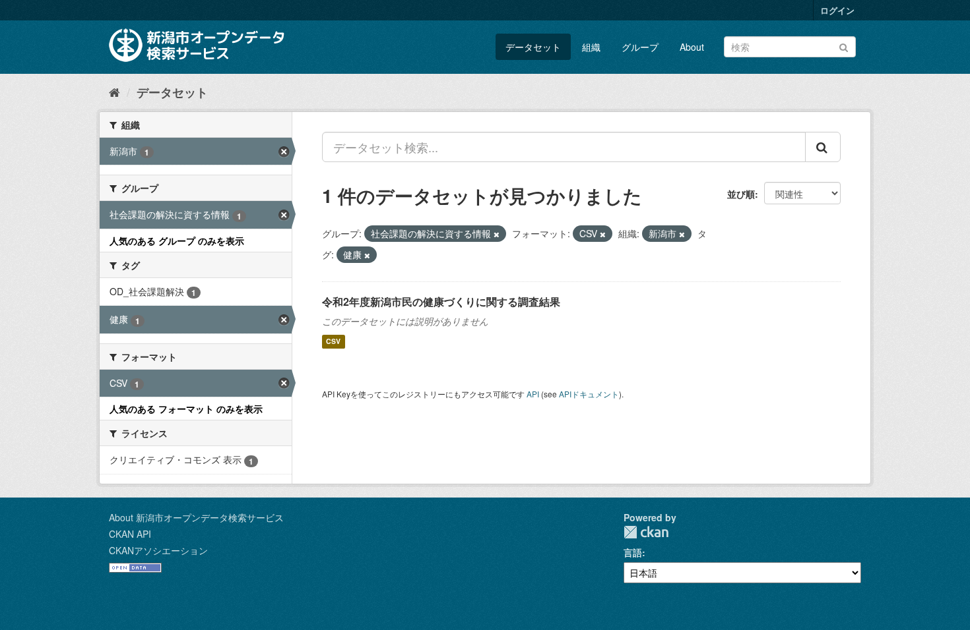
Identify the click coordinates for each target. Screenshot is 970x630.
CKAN (646, 532)
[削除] (497, 234)
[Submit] (843, 45)
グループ (640, 46)
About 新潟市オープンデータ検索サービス (196, 517)
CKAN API (130, 533)
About (692, 46)
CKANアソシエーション (158, 550)
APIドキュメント (589, 393)
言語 (633, 552)
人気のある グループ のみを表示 (177, 240)
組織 (591, 46)
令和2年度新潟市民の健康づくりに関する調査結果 (441, 301)
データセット (533, 46)
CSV (333, 342)
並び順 (741, 193)
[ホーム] (114, 91)
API (533, 393)
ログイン (837, 10)
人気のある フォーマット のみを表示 (186, 408)
